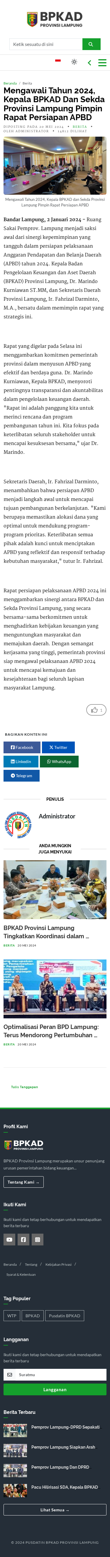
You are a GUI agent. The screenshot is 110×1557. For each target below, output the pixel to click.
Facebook (24, 747)
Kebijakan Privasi (58, 1264)
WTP (11, 1315)
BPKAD (33, 1315)
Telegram (23, 775)
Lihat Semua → (55, 1509)
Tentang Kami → (24, 1181)
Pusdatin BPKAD (64, 1315)
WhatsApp (61, 761)
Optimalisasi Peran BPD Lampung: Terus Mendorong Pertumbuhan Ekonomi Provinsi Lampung (52, 1035)
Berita (80, 127)
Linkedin (23, 761)
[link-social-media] (9, 1239)
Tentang (31, 1264)
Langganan (55, 1389)
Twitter (60, 747)
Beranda (10, 83)
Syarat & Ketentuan (21, 1274)
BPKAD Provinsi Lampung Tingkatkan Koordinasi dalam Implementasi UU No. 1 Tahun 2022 (52, 936)
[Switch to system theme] (74, 62)
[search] (91, 44)
